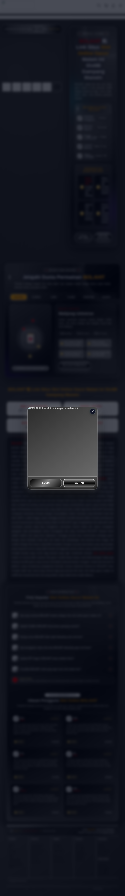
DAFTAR (79, 483)
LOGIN (46, 483)
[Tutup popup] (93, 411)
